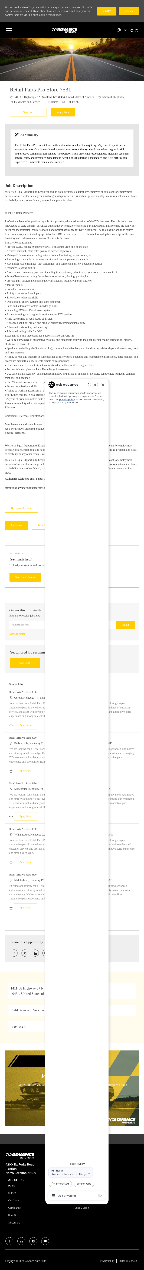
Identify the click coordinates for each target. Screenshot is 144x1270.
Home (11, 1185)
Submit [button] (125, 625)
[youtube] (45, 1241)
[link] (17, 633)
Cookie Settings (46, 14)
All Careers (14, 1222)
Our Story (13, 1200)
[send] (100, 1196)
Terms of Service (128, 1260)
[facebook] (9, 1241)
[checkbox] (29, 112)
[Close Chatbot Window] (103, 384)
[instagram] (33, 1241)
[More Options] (53, 1196)
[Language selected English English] (122, 30)
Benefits (12, 1215)
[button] (63, 112)
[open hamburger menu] (9, 30)
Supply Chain (82, 1207)
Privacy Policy (107, 1260)
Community (14, 1207)
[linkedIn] (21, 1241)
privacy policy (67, 399)
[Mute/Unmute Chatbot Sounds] (96, 384)
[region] (77, 790)
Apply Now (28, 725)
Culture (12, 1193)
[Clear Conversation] (89, 384)
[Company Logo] (65, 30)
